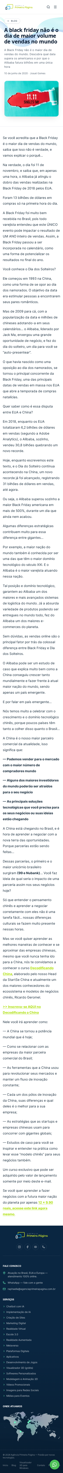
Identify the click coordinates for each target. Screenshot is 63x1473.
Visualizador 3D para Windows (25, 1465)
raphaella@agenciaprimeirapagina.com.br (31, 1288)
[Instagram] (19, 1247)
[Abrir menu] (55, 6)
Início (5, 1465)
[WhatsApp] (43, 1247)
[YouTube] (35, 1247)
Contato (41, 1465)
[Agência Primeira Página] (18, 7)
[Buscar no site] (48, 6)
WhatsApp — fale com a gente (25, 1282)
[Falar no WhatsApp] (54, 1465)
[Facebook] (27, 1247)
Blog (14, 21)
